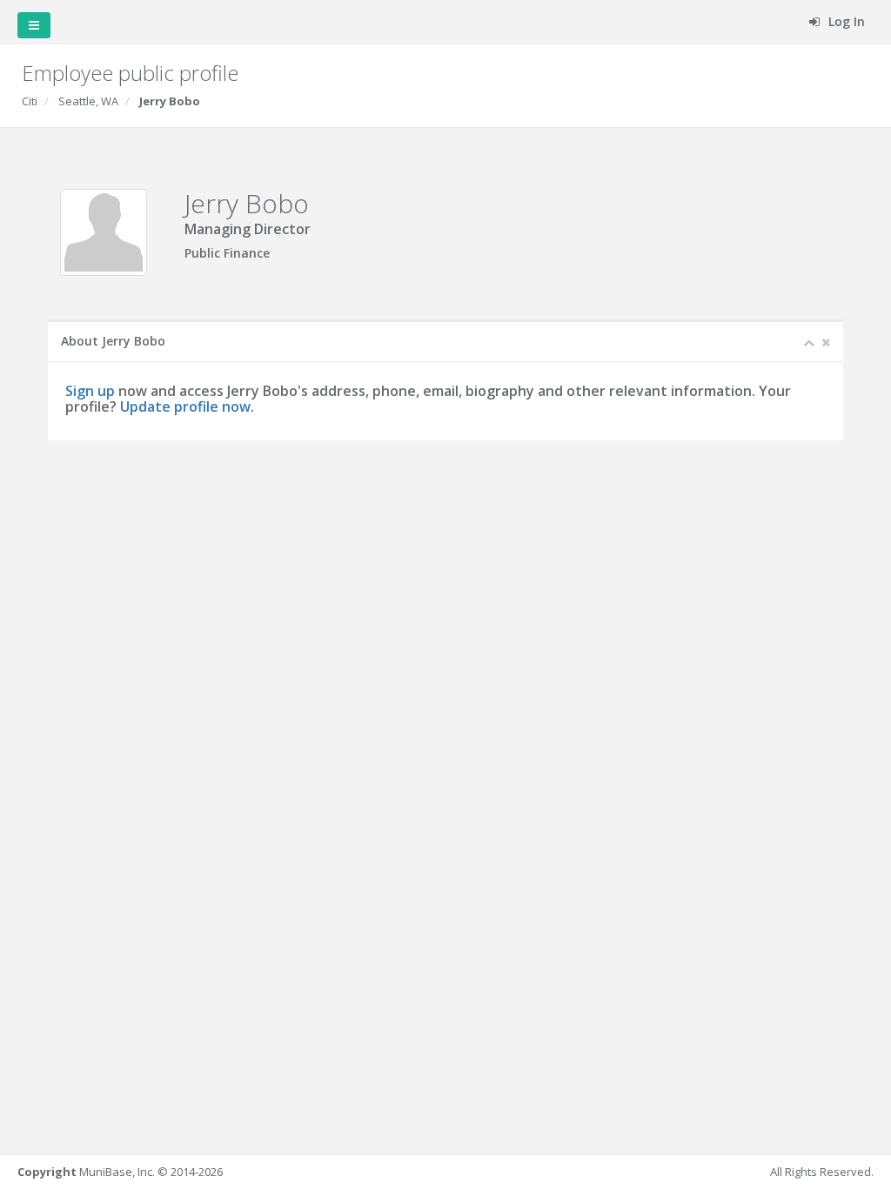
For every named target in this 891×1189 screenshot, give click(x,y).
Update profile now (185, 406)
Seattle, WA (88, 101)
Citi (29, 101)
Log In (845, 21)
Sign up (90, 390)
